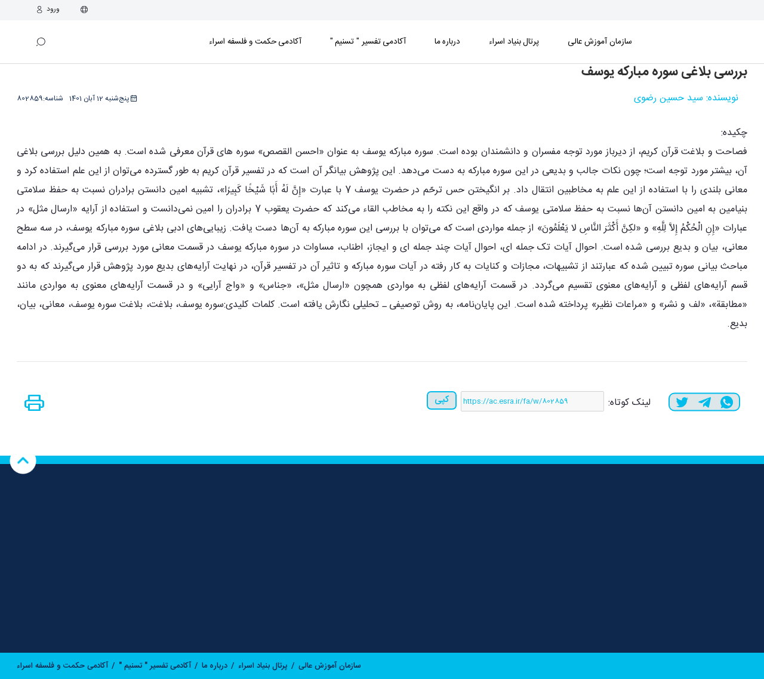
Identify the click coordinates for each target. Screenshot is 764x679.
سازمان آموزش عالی (600, 41)
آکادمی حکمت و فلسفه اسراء (255, 41)
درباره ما (448, 41)
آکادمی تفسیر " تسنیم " (368, 41)
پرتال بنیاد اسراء (263, 665)
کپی (442, 399)
